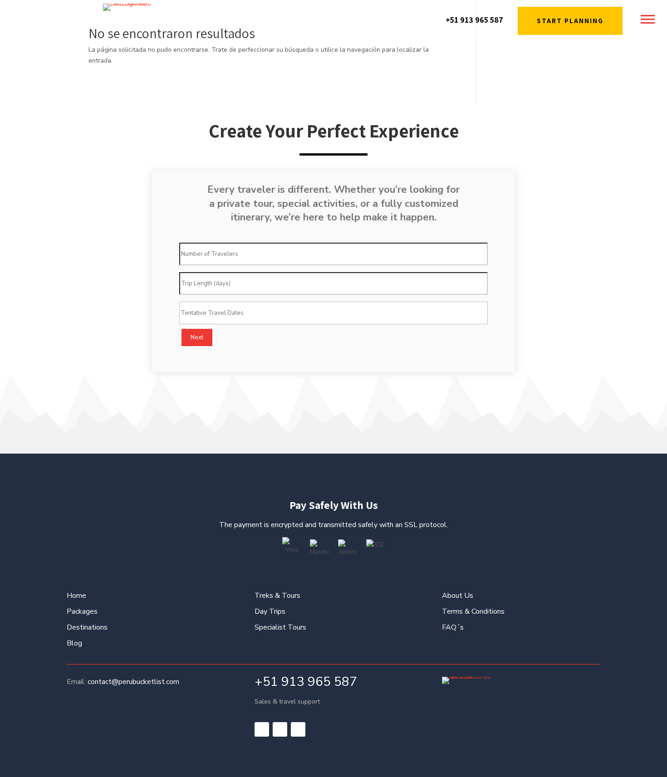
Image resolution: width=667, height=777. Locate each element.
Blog (74, 643)
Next (197, 337)
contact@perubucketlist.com (133, 682)
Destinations (87, 627)
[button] (648, 19)
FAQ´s (453, 627)
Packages (82, 611)
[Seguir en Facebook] (262, 729)
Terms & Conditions (473, 611)
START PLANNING (570, 20)
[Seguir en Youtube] (298, 729)
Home (76, 596)
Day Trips (270, 611)
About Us (457, 596)
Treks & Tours (277, 596)
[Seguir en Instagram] (280, 729)
